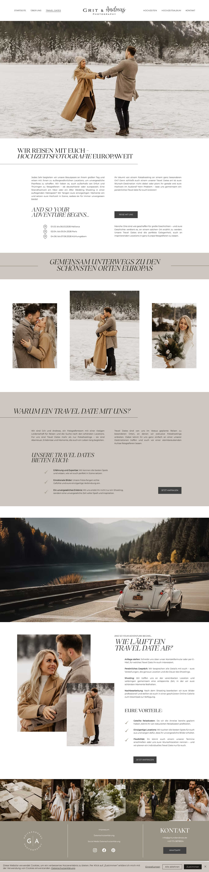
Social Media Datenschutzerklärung (104, 841)
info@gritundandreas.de (174, 837)
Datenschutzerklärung (104, 835)
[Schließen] (205, 867)
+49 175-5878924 (175, 841)
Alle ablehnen (172, 866)
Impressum (104, 830)
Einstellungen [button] (152, 866)
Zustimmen (193, 866)
